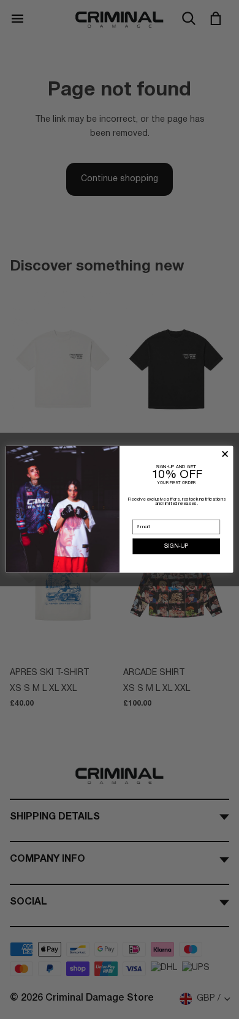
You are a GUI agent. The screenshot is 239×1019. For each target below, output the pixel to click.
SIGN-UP (176, 546)
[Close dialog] (225, 454)
